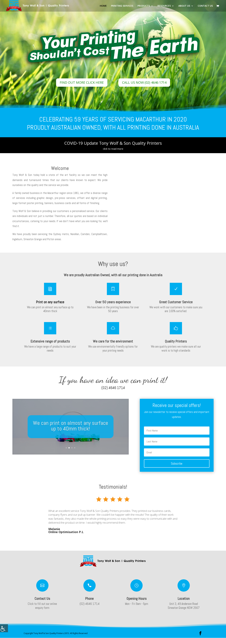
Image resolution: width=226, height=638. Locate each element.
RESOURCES (164, 6)
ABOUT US (184, 6)
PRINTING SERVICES (122, 6)
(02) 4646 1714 (113, 387)
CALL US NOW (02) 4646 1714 (144, 82)
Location (184, 598)
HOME (103, 6)
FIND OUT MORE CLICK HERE (82, 82)
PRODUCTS (143, 6)
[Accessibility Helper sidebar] (4, 628)
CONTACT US (205, 6)
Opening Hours (137, 598)
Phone (89, 598)
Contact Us (42, 598)
